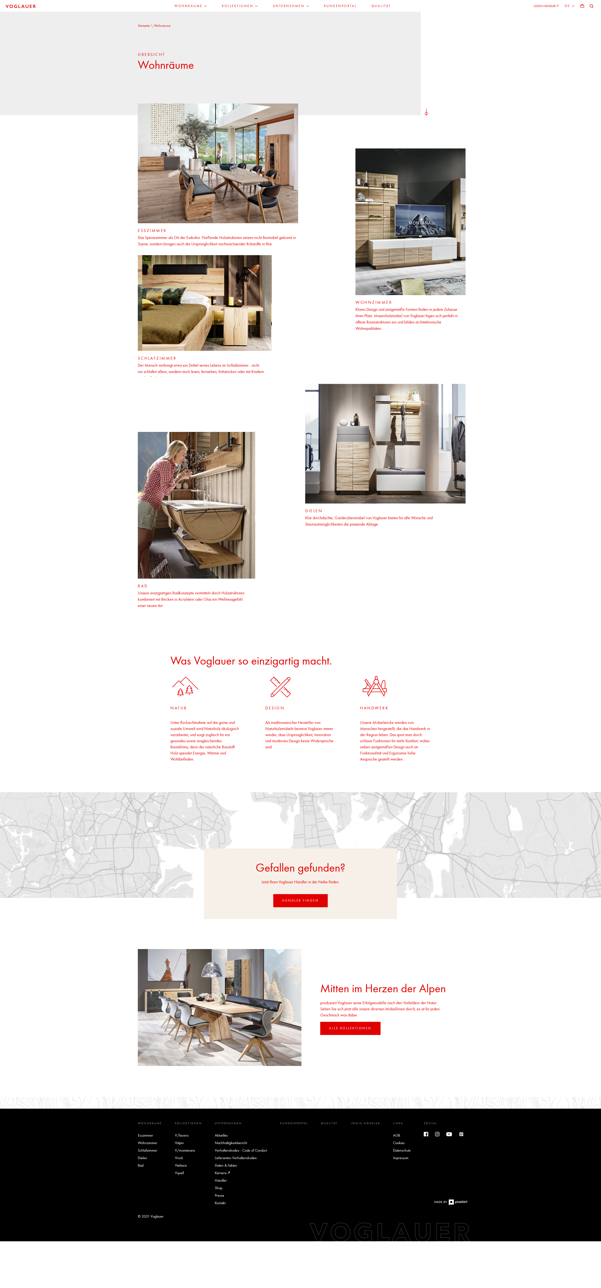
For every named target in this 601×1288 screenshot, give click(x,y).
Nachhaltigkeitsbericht (231, 1143)
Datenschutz (402, 1150)
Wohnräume (150, 1123)
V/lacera (181, 1135)
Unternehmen (228, 1123)
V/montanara (185, 1150)
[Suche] (591, 6)
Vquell (179, 1173)
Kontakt (220, 1203)
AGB (396, 1135)
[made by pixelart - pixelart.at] (451, 1204)
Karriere (221, 1173)
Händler (221, 1180)
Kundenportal (294, 1123)
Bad (140, 1165)
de (568, 6)
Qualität (329, 1123)
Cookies (399, 1143)
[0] (582, 6)
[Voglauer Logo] (21, 6)
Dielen (142, 1158)
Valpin (179, 1143)
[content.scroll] (426, 111)
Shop (218, 1188)
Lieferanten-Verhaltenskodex (236, 1158)
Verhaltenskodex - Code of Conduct (241, 1150)
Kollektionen (188, 1123)
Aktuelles (221, 1135)
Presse (219, 1195)
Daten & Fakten (226, 1165)
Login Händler (365, 1123)
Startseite (144, 25)
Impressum (400, 1158)
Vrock (179, 1158)
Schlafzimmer (147, 1150)
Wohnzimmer (147, 1143)
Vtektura (181, 1165)
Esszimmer (145, 1135)
